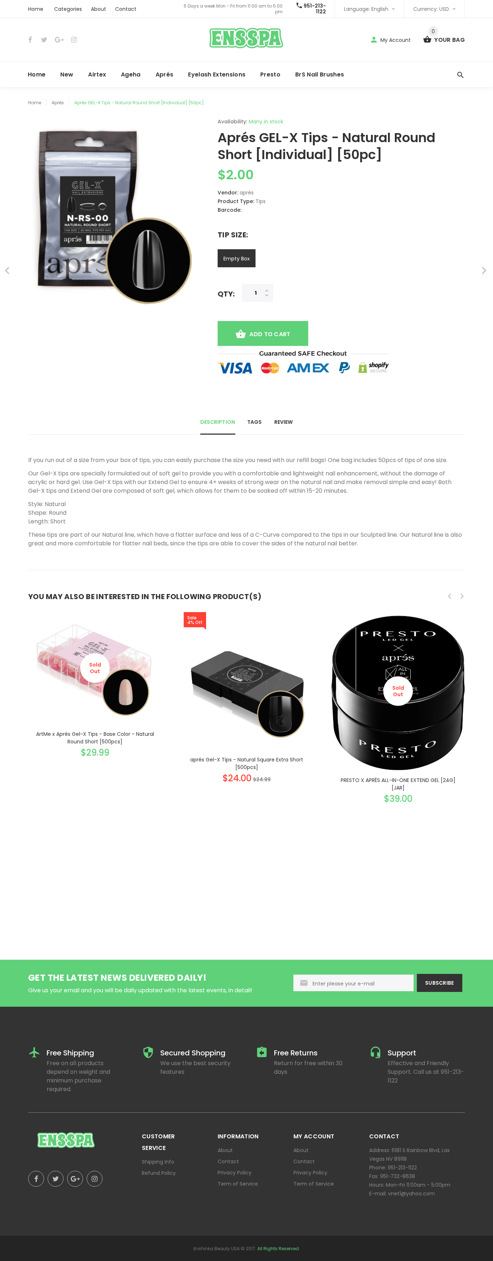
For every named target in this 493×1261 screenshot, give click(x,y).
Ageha (131, 74)
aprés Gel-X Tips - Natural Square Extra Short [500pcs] (246, 763)
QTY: (226, 294)
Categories (68, 9)
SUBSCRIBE (439, 983)
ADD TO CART (269, 334)
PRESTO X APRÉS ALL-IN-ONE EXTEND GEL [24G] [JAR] (398, 784)
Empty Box (236, 258)
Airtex (97, 74)
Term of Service (238, 1183)
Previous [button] (450, 596)
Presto (270, 74)
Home (35, 9)
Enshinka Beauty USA (216, 1248)
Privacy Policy (235, 1172)
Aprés (165, 74)
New (66, 74)
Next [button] (462, 596)
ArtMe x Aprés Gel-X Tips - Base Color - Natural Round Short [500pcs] (95, 737)
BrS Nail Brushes (319, 74)
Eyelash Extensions (216, 74)
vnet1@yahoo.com (411, 1193)
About (98, 9)
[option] (95, 679)
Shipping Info (158, 1161)
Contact (125, 9)
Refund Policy (159, 1173)
